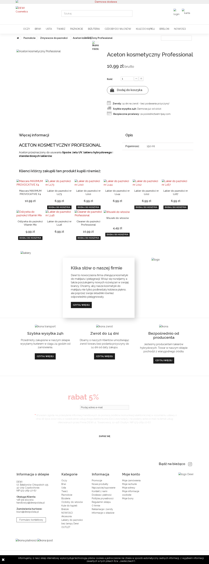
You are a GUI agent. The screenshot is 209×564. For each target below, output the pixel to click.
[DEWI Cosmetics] (36, 13)
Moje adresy (128, 487)
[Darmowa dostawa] (104, 2)
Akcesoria (66, 516)
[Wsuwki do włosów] (117, 212)
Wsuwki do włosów (117, 218)
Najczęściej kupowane (103, 487)
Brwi (38, 28)
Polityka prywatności (102, 498)
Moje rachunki (129, 484)
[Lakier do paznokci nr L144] (117, 183)
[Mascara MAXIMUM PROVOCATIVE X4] (30, 183)
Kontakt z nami (99, 491)
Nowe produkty (100, 484)
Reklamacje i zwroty (102, 509)
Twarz (61, 28)
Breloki (164, 28)
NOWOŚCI (180, 28)
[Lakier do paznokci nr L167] (175, 183)
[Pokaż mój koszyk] (187, 12)
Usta (49, 28)
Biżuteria (94, 28)
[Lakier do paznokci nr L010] (88, 183)
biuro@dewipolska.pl (27, 512)
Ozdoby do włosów (118, 28)
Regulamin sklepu (101, 502)
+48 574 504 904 (24, 499)
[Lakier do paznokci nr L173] (59, 183)
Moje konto (131, 474)
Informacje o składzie (103, 512)
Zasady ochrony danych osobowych (104, 428)
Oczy (26, 28)
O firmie (96, 505)
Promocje (97, 480)
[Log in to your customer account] (177, 13)
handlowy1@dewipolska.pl (30, 502)
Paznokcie (76, 28)
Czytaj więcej (81, 305)
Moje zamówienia (131, 480)
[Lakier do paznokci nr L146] (59, 213)
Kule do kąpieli (145, 28)
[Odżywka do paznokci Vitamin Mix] (30, 213)
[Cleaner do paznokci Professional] (88, 213)
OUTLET (88, 37)
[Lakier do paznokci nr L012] (146, 183)
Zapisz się (104, 436)
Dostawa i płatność (102, 495)
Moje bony (128, 498)
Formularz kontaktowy (31, 519)
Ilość (110, 79)
